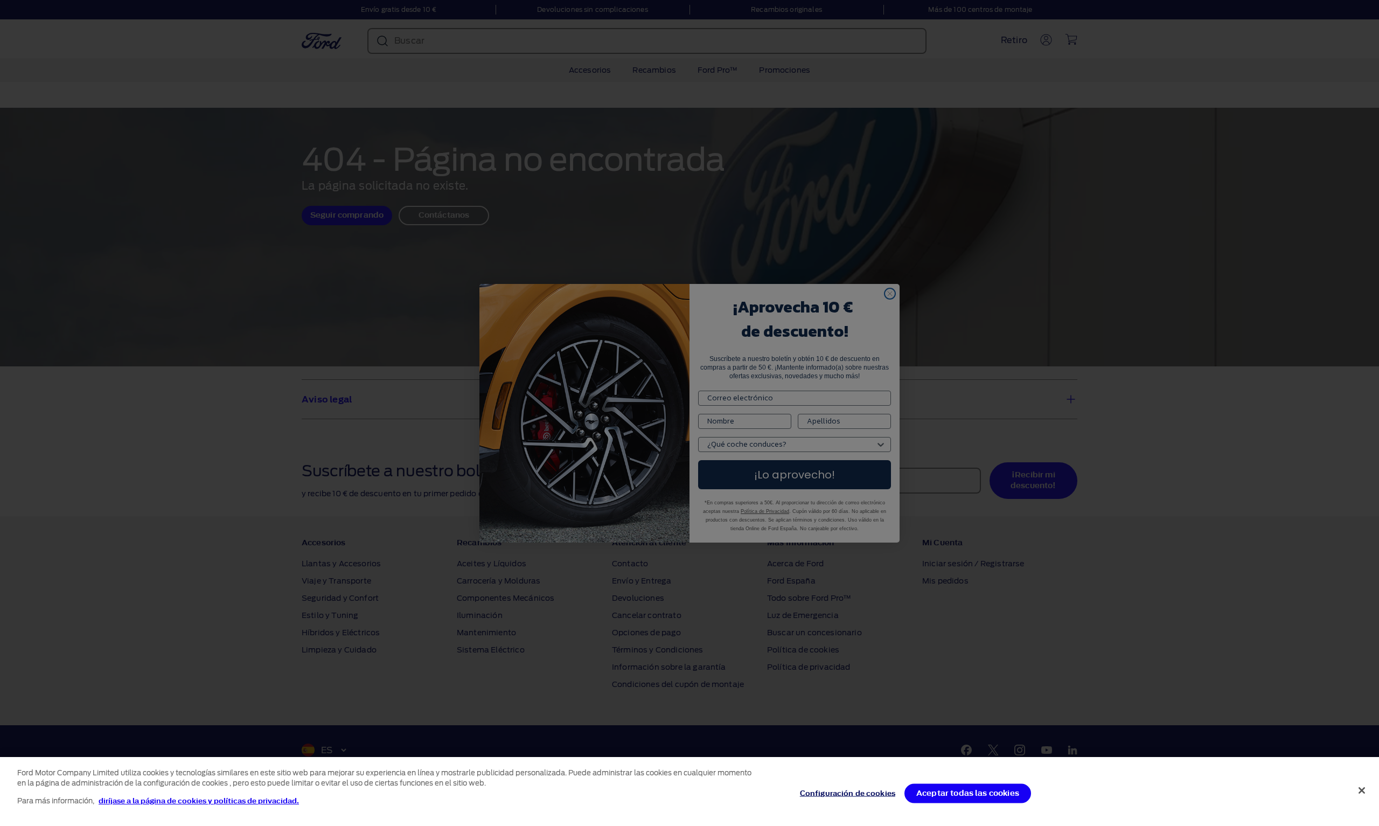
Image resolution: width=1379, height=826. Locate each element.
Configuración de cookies (847, 793)
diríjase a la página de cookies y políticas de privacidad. (199, 801)
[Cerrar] (1362, 790)
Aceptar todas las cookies (967, 793)
